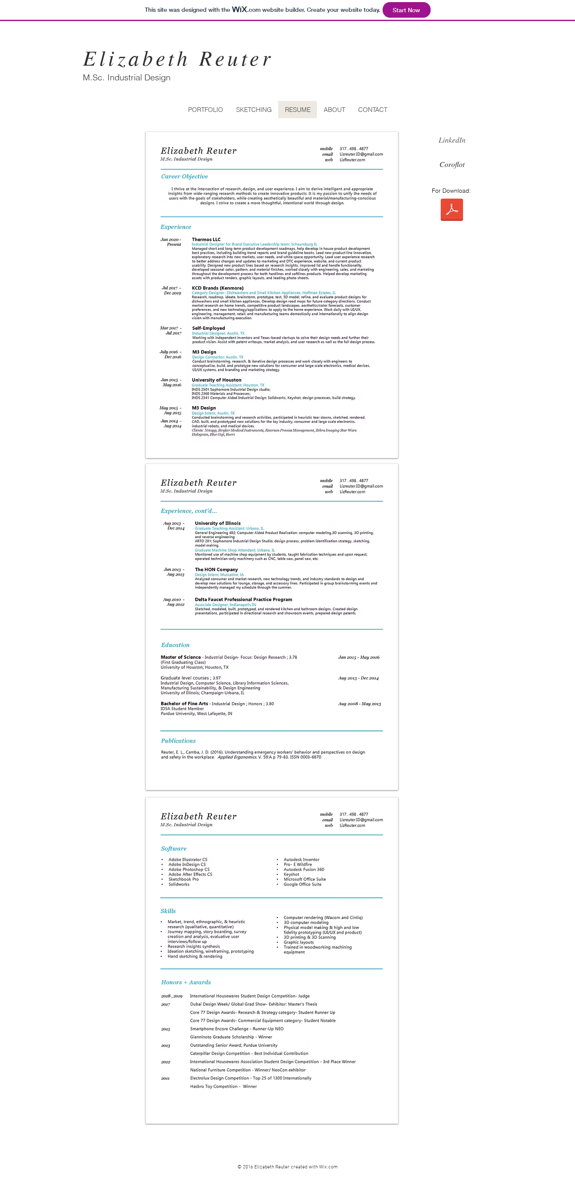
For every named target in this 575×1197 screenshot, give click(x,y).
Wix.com (328, 1167)
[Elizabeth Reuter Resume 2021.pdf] (452, 210)
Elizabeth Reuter (178, 57)
